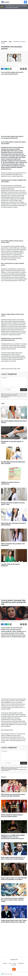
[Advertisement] (14, 25)
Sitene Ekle (13, 965)
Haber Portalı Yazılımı (8, 974)
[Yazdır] (10, 69)
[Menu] (25, 2)
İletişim (14, 963)
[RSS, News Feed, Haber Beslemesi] (14, 969)
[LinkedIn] (6, 69)
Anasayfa (5, 41)
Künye (10, 963)
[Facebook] (2, 69)
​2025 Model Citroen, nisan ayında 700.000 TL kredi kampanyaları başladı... (16, 6)
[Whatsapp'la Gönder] (8, 69)
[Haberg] (5, 2)
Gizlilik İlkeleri (21, 963)
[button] (21, 69)
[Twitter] (4, 69)
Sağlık (10, 41)
